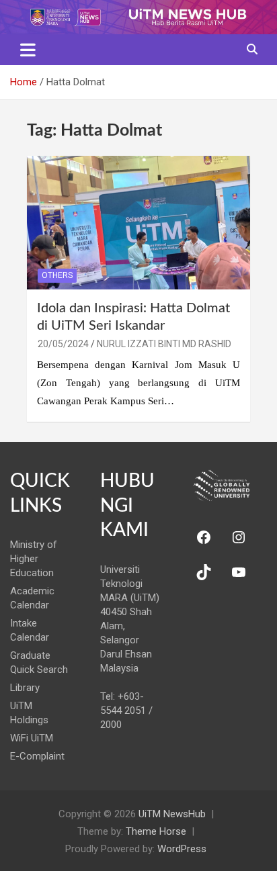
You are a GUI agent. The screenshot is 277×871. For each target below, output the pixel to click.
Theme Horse (156, 831)
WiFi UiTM (31, 738)
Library (25, 688)
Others (57, 275)
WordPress (181, 849)
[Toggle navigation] (28, 49)
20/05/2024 (63, 343)
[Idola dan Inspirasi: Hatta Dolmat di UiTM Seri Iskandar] (138, 222)
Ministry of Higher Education (33, 559)
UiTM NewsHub (172, 814)
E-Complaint (37, 756)
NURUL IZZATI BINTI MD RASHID (164, 343)
